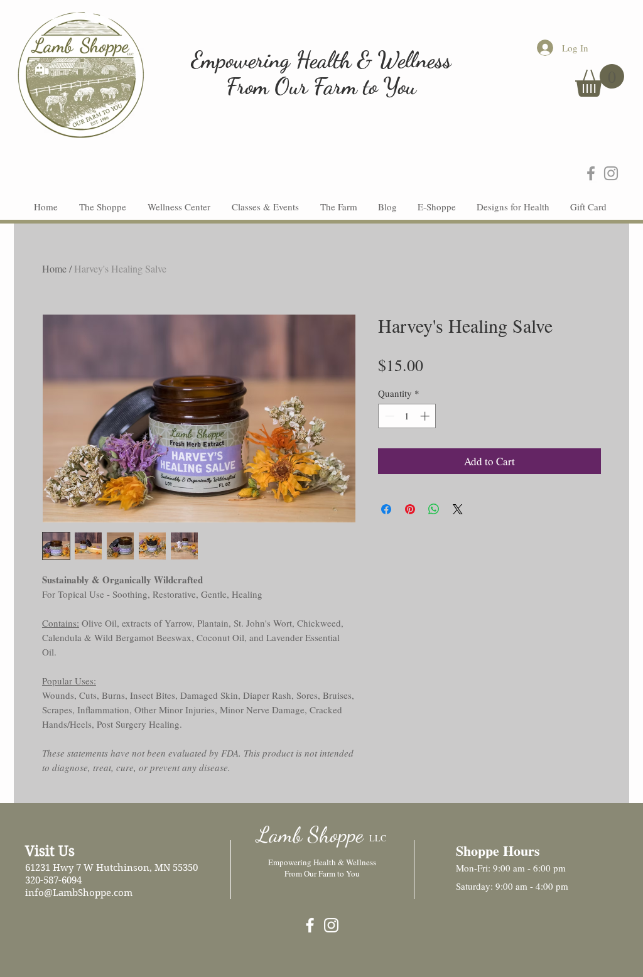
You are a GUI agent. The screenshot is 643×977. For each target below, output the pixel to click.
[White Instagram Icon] (331, 925)
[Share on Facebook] (386, 509)
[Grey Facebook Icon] (590, 173)
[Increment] (426, 416)
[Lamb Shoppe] (310, 925)
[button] (599, 80)
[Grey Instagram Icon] (611, 173)
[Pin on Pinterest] (410, 509)
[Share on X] (457, 509)
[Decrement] (388, 416)
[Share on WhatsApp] (433, 509)
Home (54, 268)
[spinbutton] (407, 416)
